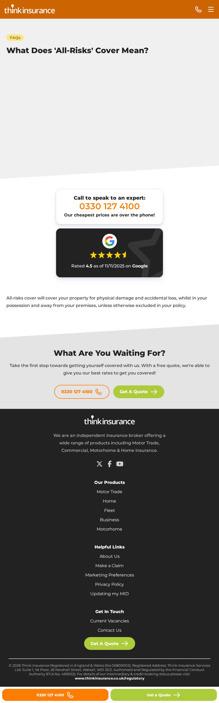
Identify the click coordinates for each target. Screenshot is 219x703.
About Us (110, 556)
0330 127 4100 (76, 391)
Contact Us (110, 630)
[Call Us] (198, 9)
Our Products (109, 482)
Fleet (109, 510)
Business (109, 519)
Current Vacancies (109, 620)
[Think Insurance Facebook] (109, 464)
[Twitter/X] (99, 464)
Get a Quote (159, 695)
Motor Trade (109, 491)
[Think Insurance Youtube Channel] (120, 464)
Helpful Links (110, 547)
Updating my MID (109, 593)
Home (109, 501)
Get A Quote (134, 391)
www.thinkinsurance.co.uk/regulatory (109, 678)
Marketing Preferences (109, 575)
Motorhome (109, 529)
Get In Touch (109, 611)
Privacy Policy (109, 584)
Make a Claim (109, 565)
